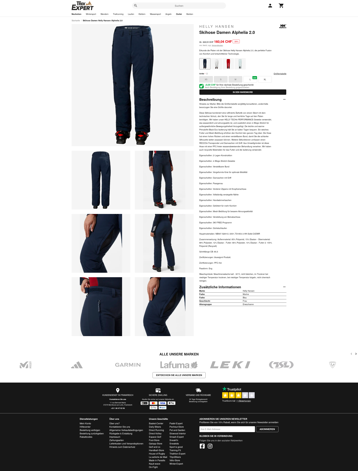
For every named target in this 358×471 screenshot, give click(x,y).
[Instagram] (210, 446)
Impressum (114, 436)
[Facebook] (202, 446)
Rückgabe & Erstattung (120, 433)
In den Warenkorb (243, 92)
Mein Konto (85, 423)
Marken (189, 14)
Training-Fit (175, 450)
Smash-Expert (176, 436)
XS (206, 79)
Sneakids (174, 443)
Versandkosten (217, 45)
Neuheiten (76, 14)
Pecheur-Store (176, 426)
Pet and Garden (177, 430)
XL (265, 79)
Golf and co (154, 446)
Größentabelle (280, 73)
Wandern (105, 14)
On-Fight (153, 467)
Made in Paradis (157, 460)
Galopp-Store (155, 443)
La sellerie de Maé (158, 457)
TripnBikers (175, 457)
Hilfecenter (85, 426)
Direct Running (156, 430)
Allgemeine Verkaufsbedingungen (126, 430)
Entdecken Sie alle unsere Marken (179, 375)
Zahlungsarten (116, 440)
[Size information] (207, 74)
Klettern (142, 14)
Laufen (131, 14)
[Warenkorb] (281, 5)
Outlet (179, 14)
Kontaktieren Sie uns (117, 399)
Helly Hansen (216, 26)
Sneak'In (173, 440)
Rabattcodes (86, 436)
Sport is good (176, 446)
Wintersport (91, 14)
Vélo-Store (174, 460)
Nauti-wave (154, 463)
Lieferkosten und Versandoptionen (126, 443)
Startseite (76, 20)
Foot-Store (154, 440)
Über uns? (114, 423)
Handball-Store (156, 450)
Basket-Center (156, 423)
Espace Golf (155, 436)
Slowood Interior (177, 433)
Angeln (168, 14)
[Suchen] (136, 6)
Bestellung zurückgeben (198, 401)
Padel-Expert (175, 423)
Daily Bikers (155, 426)
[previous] (351, 354)
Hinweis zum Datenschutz (122, 446)
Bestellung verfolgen (90, 430)
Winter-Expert (176, 463)
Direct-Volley (155, 433)
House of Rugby (157, 453)
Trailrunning (118, 14)
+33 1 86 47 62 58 (118, 408)
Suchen (179, 5)
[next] (356, 354)
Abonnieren (267, 429)
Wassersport (155, 14)
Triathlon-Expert (177, 453)
